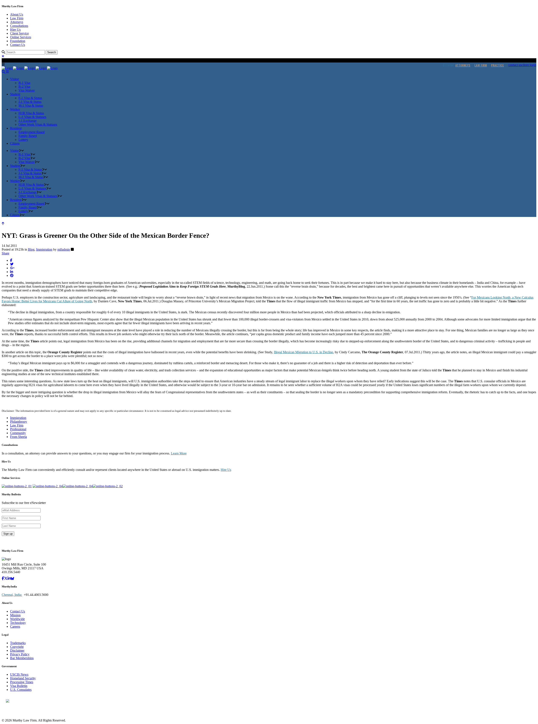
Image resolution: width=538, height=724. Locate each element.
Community (18, 433)
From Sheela (18, 436)
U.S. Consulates (21, 689)
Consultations (19, 26)
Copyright (17, 646)
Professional (18, 429)
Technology (18, 622)
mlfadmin (63, 249)
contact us (515, 65)
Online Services (20, 37)
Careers (15, 626)
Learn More (179, 453)
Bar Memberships (22, 658)
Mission (15, 615)
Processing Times (21, 682)
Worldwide (17, 619)
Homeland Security (23, 678)
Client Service (19, 33)
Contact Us (17, 44)
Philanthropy (18, 421)
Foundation (17, 41)
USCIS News (19, 674)
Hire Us (15, 29)
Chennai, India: (12, 594)
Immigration (44, 249)
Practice (497, 65)
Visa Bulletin (18, 686)
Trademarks (18, 643)
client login (529, 65)
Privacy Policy (19, 654)
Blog (31, 249)
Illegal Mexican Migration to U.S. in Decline (303, 352)
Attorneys (16, 22)
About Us (16, 14)
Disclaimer (17, 650)
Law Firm (16, 18)
